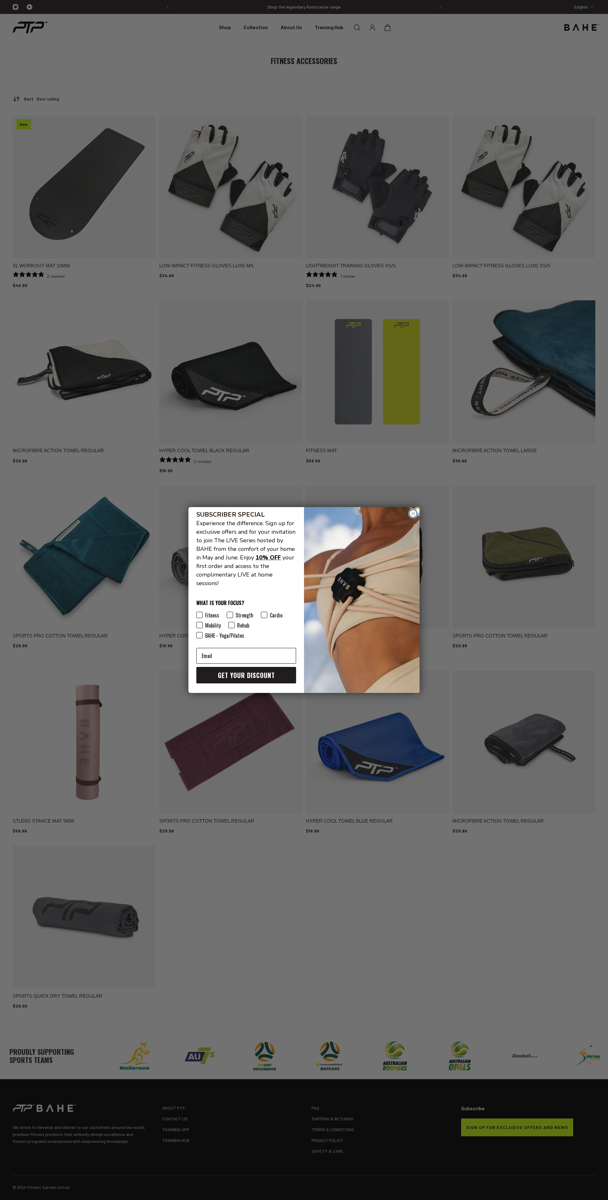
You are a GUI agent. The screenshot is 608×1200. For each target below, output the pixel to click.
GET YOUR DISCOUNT (246, 675)
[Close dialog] (413, 514)
